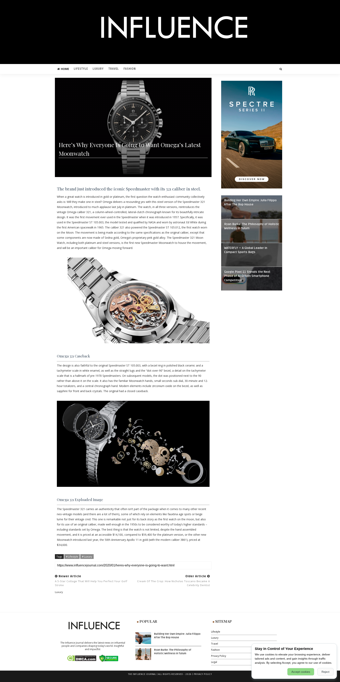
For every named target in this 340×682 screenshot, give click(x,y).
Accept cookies (300, 671)
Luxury (98, 69)
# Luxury (87, 556)
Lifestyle (81, 69)
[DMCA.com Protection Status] (81, 658)
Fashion (130, 69)
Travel (113, 69)
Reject (325, 671)
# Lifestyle (72, 556)
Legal (214, 662)
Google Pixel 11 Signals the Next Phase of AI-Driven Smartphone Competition (247, 276)
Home (65, 69)
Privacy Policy (218, 656)
